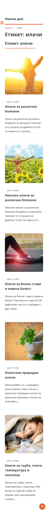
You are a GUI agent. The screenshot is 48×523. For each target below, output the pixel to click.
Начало (8, 27)
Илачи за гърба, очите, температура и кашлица (24, 470)
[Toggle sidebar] (2, 23)
